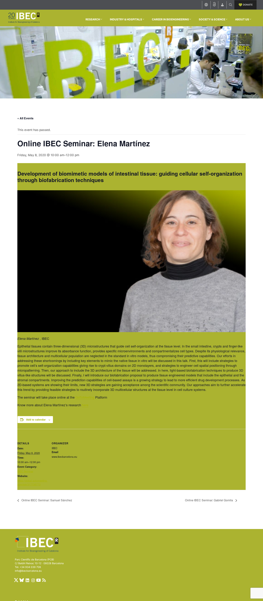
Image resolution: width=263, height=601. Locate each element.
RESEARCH (93, 19)
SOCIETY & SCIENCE (212, 19)
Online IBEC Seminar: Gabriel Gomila (209, 500)
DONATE (248, 4)
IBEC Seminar (25, 471)
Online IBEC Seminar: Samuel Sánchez (46, 500)
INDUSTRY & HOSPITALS (126, 19)
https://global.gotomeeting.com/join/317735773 (32, 482)
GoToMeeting (85, 397)
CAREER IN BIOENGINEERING (170, 19)
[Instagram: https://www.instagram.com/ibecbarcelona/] (33, 580)
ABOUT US (242, 19)
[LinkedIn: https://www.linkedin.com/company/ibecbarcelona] (27, 580)
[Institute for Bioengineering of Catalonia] (24, 17)
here (85, 405)
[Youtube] (38, 580)
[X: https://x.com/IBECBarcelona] (16, 580)
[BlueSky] (22, 580)
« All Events (25, 118)
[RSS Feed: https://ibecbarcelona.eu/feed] (44, 580)
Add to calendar (36, 419)
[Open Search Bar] (230, 5)
